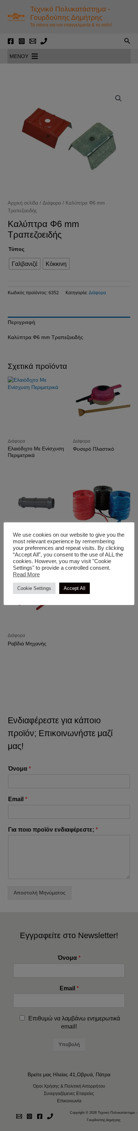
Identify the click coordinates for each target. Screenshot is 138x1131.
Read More (26, 574)
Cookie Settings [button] (34, 588)
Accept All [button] (74, 588)
